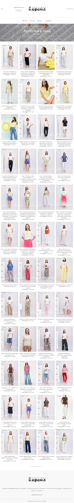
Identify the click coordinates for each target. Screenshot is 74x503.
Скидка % (49, 20)
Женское (32, 20)
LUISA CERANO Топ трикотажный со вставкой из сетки (10, 458)
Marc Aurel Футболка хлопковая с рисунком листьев (46, 389)
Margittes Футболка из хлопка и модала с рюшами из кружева (46, 355)
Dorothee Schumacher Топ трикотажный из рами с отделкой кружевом (64, 143)
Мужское (25, 20)
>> (41, 466)
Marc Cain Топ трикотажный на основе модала (46, 251)
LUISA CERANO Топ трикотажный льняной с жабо (64, 424)
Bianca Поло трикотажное (10, 285)
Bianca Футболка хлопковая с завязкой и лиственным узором (28, 286)
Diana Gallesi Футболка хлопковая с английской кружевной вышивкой (27, 73)
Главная (17, 26)
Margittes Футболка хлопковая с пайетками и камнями (64, 355)
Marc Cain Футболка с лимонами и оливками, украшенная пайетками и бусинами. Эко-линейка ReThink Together (9, 214)
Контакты (40, 490)
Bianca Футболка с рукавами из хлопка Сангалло (10, 321)
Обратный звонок (37, 494)
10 (38, 466)
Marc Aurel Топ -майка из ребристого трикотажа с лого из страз (28, 389)
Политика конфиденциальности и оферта (14, 488)
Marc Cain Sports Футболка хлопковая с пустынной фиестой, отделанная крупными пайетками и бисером (64, 214)
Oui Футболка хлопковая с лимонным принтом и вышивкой (46, 73)
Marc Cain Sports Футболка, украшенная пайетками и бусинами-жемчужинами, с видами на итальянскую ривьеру (28, 214)
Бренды (39, 20)
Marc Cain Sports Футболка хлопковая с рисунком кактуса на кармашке (10, 251)
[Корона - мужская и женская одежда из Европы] (37, 8)
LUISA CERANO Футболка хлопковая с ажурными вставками (28, 424)
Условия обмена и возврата (54, 488)
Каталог (34, 490)
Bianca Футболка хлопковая (64, 285)
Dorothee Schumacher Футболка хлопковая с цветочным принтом (46, 143)
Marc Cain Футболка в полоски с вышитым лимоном (64, 178)
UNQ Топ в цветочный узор (28, 319)
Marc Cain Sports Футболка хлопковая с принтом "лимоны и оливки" (46, 213)
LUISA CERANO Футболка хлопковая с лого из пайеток (9, 424)
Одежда (44, 26)
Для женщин (35, 26)
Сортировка (53, 39)
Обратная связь (67, 488)
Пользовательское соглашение (36, 488)
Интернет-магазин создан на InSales (37, 501)
